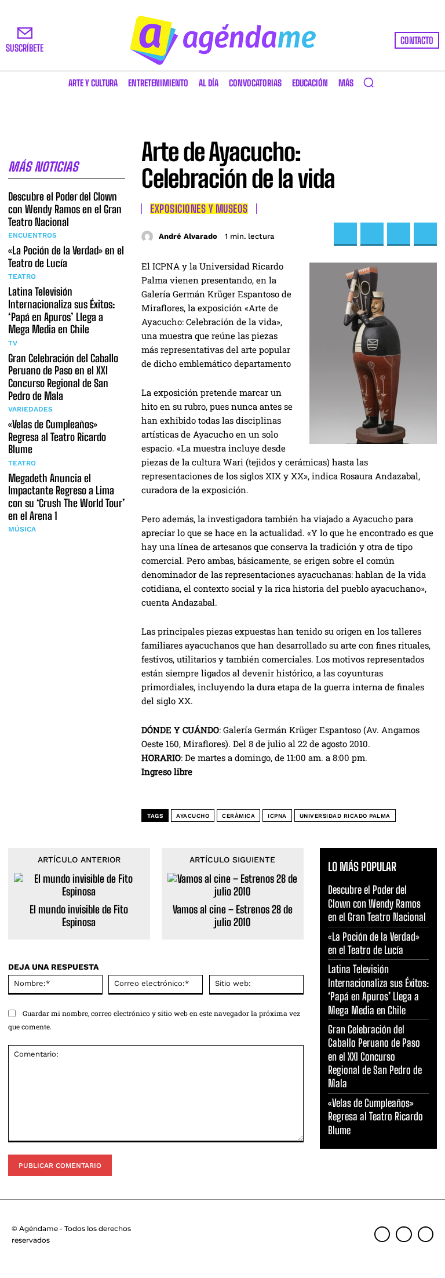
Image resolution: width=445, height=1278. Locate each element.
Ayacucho (192, 816)
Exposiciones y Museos (199, 208)
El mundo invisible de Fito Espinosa (79, 916)
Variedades (30, 409)
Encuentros (32, 235)
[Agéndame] (222, 40)
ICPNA (277, 816)
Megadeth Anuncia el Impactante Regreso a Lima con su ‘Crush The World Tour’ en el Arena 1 (66, 497)
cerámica (238, 816)
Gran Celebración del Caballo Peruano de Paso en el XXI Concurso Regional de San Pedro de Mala (63, 377)
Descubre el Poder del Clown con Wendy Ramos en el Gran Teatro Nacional (65, 209)
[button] (368, 82)
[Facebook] (345, 234)
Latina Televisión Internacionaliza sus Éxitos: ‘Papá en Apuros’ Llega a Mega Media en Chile (61, 310)
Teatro (22, 276)
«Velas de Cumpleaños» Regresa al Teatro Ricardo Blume (57, 437)
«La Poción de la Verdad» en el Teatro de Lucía (66, 257)
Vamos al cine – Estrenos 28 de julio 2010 (233, 916)
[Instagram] (403, 1234)
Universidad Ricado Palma (345, 816)
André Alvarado (188, 236)
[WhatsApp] (425, 234)
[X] (372, 234)
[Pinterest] (398, 234)
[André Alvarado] (148, 236)
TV (12, 343)
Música (22, 529)
